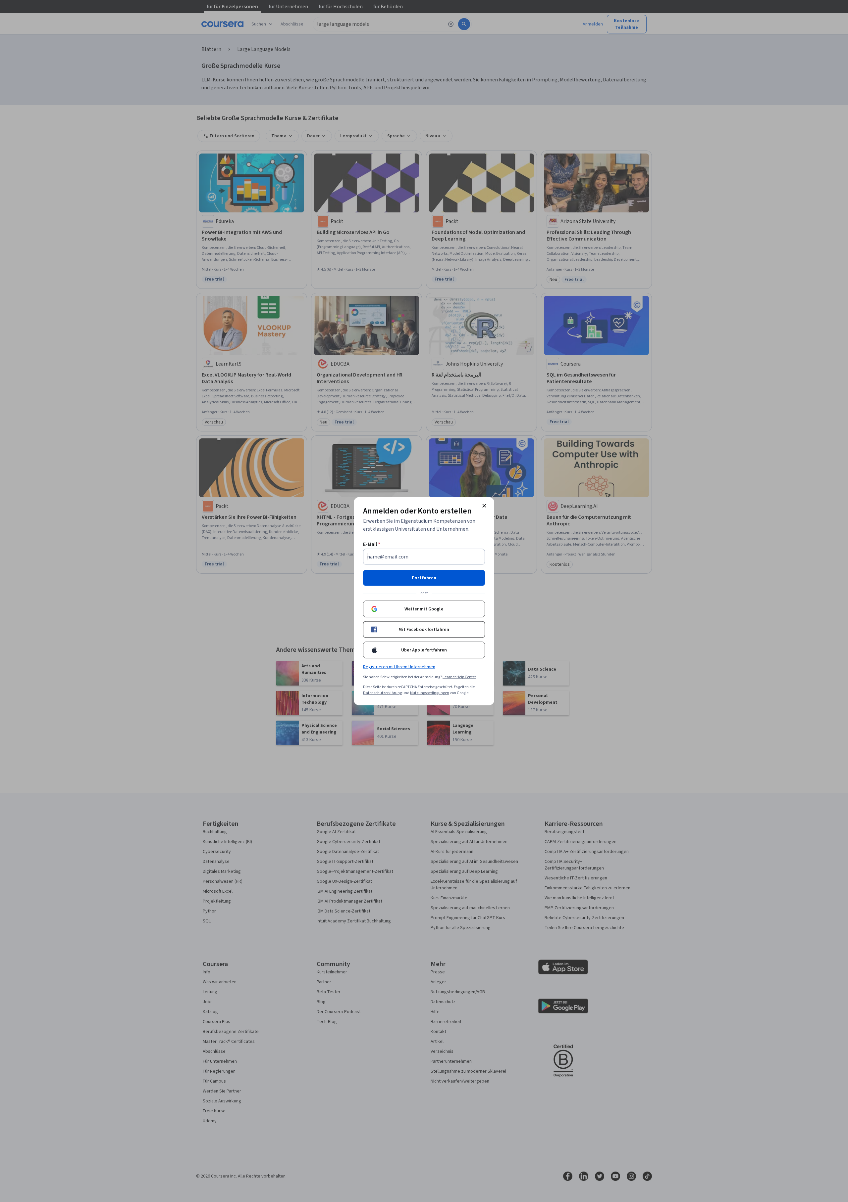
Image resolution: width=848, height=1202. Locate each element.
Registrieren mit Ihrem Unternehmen (399, 666)
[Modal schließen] (484, 506)
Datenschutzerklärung (382, 692)
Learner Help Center (459, 677)
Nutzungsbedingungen (429, 692)
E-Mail (371, 544)
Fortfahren (424, 577)
